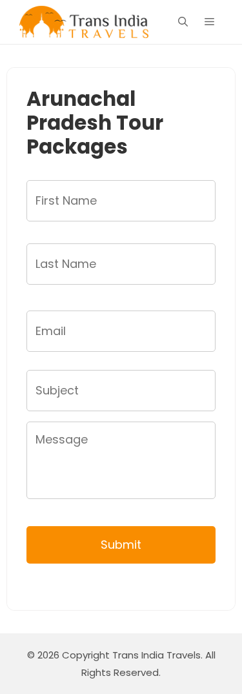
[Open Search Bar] (183, 22)
